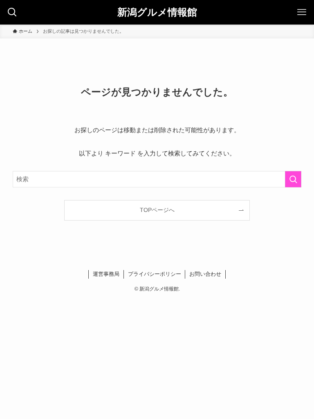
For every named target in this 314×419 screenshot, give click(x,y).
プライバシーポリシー (154, 274)
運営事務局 (106, 274)
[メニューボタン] (301, 12)
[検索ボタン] (12, 12)
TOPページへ (157, 210)
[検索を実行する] (293, 179)
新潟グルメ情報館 (157, 12)
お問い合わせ (205, 274)
